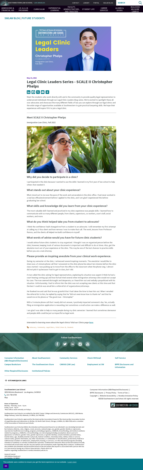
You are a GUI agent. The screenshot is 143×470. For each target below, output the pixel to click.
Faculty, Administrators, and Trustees (72, 9)
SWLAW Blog (108, 3)
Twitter (65, 344)
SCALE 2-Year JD (61, 327)
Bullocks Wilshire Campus (135, 9)
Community (41, 327)
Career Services (104, 9)
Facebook (57, 344)
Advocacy (33, 327)
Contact (75, 3)
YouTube (87, 344)
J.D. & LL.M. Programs (23, 9)
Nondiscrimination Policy (128, 396)
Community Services (68, 358)
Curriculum (39, 9)
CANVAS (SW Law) (67, 364)
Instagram (80, 344)
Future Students (33, 18)
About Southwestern (41, 358)
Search (121, 3)
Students (70, 327)
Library (86, 3)
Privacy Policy (111, 393)
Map (6, 397)
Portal (96, 3)
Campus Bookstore (12, 364)
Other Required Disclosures (16, 371)
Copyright (94, 396)
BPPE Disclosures (96, 393)
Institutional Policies (41, 371)
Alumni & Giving (119, 9)
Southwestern (26, 3)
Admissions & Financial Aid (7, 9)
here (91, 322)
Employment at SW (95, 364)
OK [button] (6, 466)
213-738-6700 (11, 395)
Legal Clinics (50, 327)
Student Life (88, 9)
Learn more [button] (72, 462)
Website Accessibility (108, 396)
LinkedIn (72, 344)
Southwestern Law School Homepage (124, 405)
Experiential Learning (55, 9)
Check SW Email (94, 358)
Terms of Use (123, 393)
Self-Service (120, 358)
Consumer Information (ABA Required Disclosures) (109, 389)
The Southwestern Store (43, 364)
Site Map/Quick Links (17, 380)
